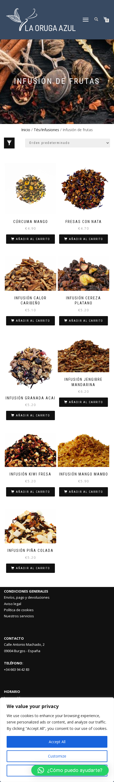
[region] (57, 739)
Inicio (25, 129)
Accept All (57, 741)
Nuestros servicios (19, 616)
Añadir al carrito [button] (33, 239)
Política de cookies (19, 609)
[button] (70, 770)
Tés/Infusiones (46, 129)
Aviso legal (12, 603)
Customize (57, 756)
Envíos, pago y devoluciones (27, 597)
